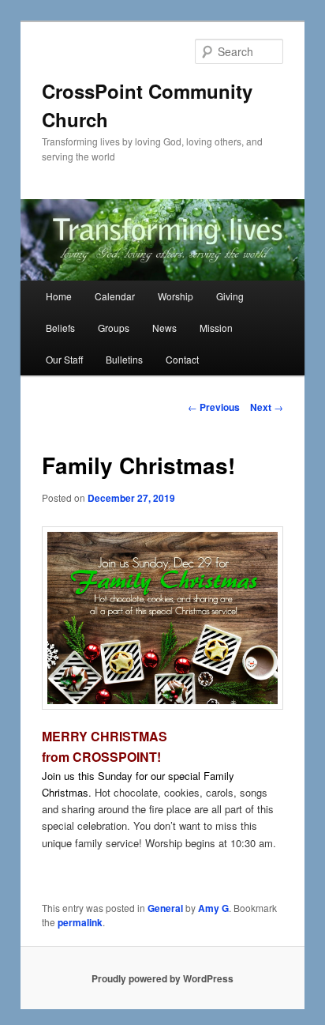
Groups (113, 327)
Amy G (213, 908)
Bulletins (124, 359)
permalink (80, 922)
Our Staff (64, 359)
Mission (216, 327)
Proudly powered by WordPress (162, 978)
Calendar (115, 296)
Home (59, 296)
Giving (230, 296)
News (164, 327)
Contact (182, 359)
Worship (175, 296)
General (165, 908)
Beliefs (60, 327)
